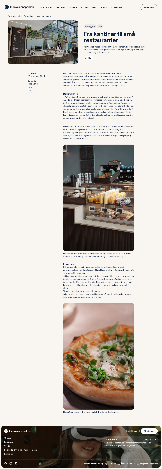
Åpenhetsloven (128, 463)
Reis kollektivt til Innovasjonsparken (20, 450)
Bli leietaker (148, 7)
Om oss (103, 7)
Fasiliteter (60, 7)
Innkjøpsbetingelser (149, 463)
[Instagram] (10, 464)
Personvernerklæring (93, 463)
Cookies (112, 463)
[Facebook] (5, 464)
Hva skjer (73, 7)
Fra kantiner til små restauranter (38, 16)
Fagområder (46, 7)
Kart (94, 7)
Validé (7, 446)
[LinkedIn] (15, 464)
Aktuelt (84, 7)
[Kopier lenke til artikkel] (30, 90)
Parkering (8, 454)
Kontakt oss (116, 7)
